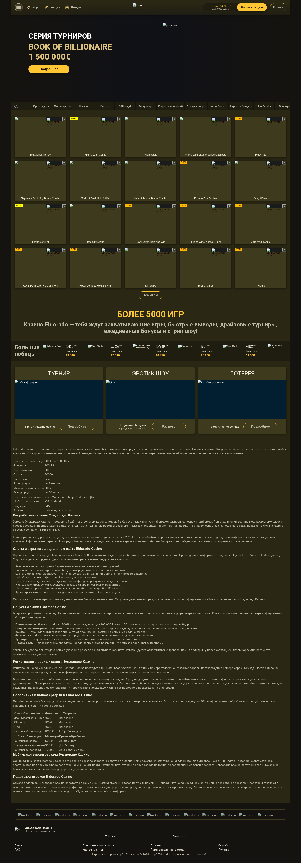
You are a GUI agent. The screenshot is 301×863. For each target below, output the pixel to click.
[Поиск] (16, 106)
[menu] (19, 7)
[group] (64, 350)
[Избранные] (26, 106)
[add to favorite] (64, 119)
